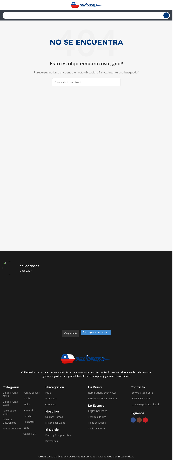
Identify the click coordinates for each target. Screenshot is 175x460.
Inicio (48, 392)
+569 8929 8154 (141, 398)
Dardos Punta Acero (10, 394)
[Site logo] (86, 4)
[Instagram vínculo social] (139, 420)
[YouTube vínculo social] (145, 420)
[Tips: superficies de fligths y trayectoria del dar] (128, 302)
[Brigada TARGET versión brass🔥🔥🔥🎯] (100, 302)
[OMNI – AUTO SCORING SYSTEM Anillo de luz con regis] (72, 302)
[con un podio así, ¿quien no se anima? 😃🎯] (156, 319)
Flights (27, 404)
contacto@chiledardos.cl (145, 404)
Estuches (28, 416)
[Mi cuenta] (168, 5)
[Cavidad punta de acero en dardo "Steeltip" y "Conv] (156, 302)
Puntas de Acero (12, 428)
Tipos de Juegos (97, 422)
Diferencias (51, 441)
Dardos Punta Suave (10, 403)
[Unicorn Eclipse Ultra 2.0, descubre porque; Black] (16, 286)
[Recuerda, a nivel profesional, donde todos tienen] (44, 286)
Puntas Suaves (31, 392)
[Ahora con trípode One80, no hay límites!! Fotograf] (128, 319)
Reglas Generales (97, 411)
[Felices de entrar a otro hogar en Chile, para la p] (156, 286)
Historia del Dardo (55, 422)
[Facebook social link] (133, 420)
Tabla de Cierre (96, 428)
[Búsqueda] (166, 15)
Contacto (50, 404)
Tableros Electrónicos (9, 421)
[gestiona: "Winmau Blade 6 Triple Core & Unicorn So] (44, 319)
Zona (26, 427)
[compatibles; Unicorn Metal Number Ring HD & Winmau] (16, 319)
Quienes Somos (54, 416)
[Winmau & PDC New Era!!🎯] (72, 319)
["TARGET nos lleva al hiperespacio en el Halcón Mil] (100, 286)
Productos (51, 398)
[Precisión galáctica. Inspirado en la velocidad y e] (72, 286)
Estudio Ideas (126, 456)
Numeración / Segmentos (102, 392)
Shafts (26, 398)
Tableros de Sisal (9, 412)
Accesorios (29, 410)
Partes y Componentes (58, 435)
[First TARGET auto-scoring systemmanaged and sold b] (16, 302)
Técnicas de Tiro (97, 416)
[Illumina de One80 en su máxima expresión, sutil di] (100, 319)
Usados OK (29, 433)
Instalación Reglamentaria (102, 398)
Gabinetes (29, 421)
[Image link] (86, 358)
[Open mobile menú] (4, 5)
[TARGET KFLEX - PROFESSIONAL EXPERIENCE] (44, 302)
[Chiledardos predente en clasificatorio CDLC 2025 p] (128, 286)
